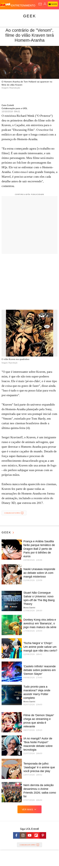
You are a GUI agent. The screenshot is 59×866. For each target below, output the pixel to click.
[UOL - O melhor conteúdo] (5, 5)
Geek (29, 16)
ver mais (27, 809)
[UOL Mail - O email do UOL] (40, 4)
